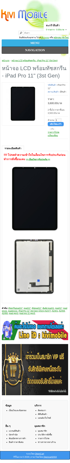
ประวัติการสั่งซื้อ (45, 434)
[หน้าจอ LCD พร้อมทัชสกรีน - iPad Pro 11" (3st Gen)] (23, 122)
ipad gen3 (13, 313)
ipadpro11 (13, 311)
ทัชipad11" (36, 308)
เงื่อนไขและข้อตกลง (17, 410)
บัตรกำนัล (13, 434)
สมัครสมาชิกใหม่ (61, 37)
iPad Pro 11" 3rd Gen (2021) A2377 (35, 311)
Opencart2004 (50, 457)
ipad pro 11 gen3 (27, 313)
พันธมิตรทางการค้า (17, 438)
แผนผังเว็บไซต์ (44, 418)
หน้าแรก (5, 60)
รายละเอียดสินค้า (13, 148)
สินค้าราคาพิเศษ (16, 442)
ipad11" (27, 308)
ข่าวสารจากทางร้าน (47, 442)
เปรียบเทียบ (53, 135)
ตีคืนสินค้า (42, 414)
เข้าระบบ (45, 37)
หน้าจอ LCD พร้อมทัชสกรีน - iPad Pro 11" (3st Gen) (35, 60)
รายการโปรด (53, 132)
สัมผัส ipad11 (48, 308)
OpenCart (39, 454)
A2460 (5, 313)
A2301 (55, 311)
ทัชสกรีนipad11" (15, 308)
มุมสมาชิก (42, 431)
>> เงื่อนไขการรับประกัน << (38, 159)
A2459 (62, 311)
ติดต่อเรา (42, 410)
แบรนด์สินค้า (14, 431)
